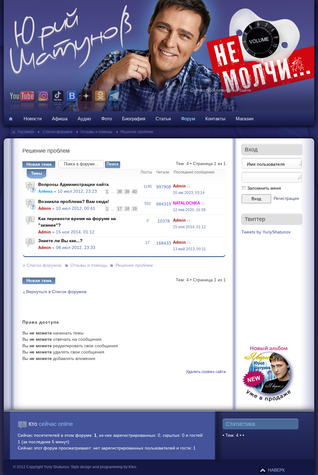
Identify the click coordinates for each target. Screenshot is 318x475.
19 (134, 208)
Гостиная (26, 132)
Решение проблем (136, 132)
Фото (106, 118)
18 (127, 208)
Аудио (84, 118)
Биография (133, 118)
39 (127, 191)
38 (119, 191)
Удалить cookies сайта (206, 372)
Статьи (163, 118)
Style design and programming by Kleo (103, 467)
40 (134, 191)
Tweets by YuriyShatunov (266, 232)
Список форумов (57, 132)
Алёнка (45, 191)
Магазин (244, 118)
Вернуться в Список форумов (56, 291)
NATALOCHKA (186, 203)
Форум (188, 118)
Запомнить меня (264, 188)
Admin (179, 186)
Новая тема (39, 164)
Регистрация (286, 198)
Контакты (215, 118)
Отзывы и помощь (96, 132)
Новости (33, 118)
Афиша (59, 118)
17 (119, 208)
